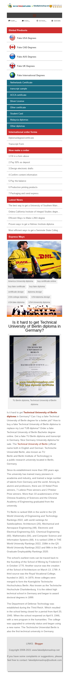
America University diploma (20, 281)
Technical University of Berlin (32, 444)
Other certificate (18, 107)
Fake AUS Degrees (26, 57)
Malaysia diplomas (19, 120)
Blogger (39, 643)
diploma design (35, 292)
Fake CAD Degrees (26, 47)
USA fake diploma (16, 302)
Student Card (16, 113)
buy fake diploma (37, 286)
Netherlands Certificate (21, 82)
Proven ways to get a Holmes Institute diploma (31, 224)
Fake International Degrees (31, 75)
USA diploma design (40, 297)
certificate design (16, 292)
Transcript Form (16, 144)
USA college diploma (17, 297)
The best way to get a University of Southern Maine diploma (38, 205)
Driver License (17, 101)
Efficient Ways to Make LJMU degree (27, 218)
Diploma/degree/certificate (21, 138)
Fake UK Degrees (26, 66)
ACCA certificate (18, 95)
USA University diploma (39, 302)
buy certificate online (46, 281)
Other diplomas (17, 126)
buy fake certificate (16, 286)
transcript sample (18, 88)
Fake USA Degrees (26, 38)
